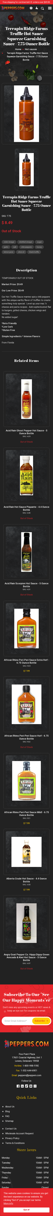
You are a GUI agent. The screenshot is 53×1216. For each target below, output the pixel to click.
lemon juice (8, 252)
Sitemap (9, 1121)
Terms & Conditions (15, 1143)
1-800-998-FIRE (31, 1065)
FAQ (7, 1116)
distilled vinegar (25, 242)
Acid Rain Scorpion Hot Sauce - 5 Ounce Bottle (26, 585)
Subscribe (40, 1021)
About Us (9, 1106)
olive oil (21, 252)
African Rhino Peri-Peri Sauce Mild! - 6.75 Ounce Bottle (26, 813)
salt (14, 247)
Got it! (26, 1210)
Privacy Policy (12, 1138)
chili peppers (26, 247)
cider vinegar (9, 242)
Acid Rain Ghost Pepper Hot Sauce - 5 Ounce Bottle (26, 432)
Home (18, 49)
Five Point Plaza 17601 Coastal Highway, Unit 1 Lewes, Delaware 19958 (27, 1057)
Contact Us (11, 1128)
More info (8, 1203)
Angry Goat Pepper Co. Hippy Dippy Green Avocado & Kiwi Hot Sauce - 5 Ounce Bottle (26, 957)
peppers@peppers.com (29, 1075)
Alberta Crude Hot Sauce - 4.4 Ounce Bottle (26, 880)
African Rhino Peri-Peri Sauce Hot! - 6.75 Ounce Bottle (26, 737)
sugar (39, 242)
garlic (6, 247)
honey (39, 247)
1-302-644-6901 (29, 1070)
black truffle (34, 252)
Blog (7, 1111)
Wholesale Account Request (19, 1133)
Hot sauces (31, 49)
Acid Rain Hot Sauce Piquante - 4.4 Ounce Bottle (26, 508)
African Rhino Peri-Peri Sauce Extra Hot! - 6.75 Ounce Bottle (26, 661)
